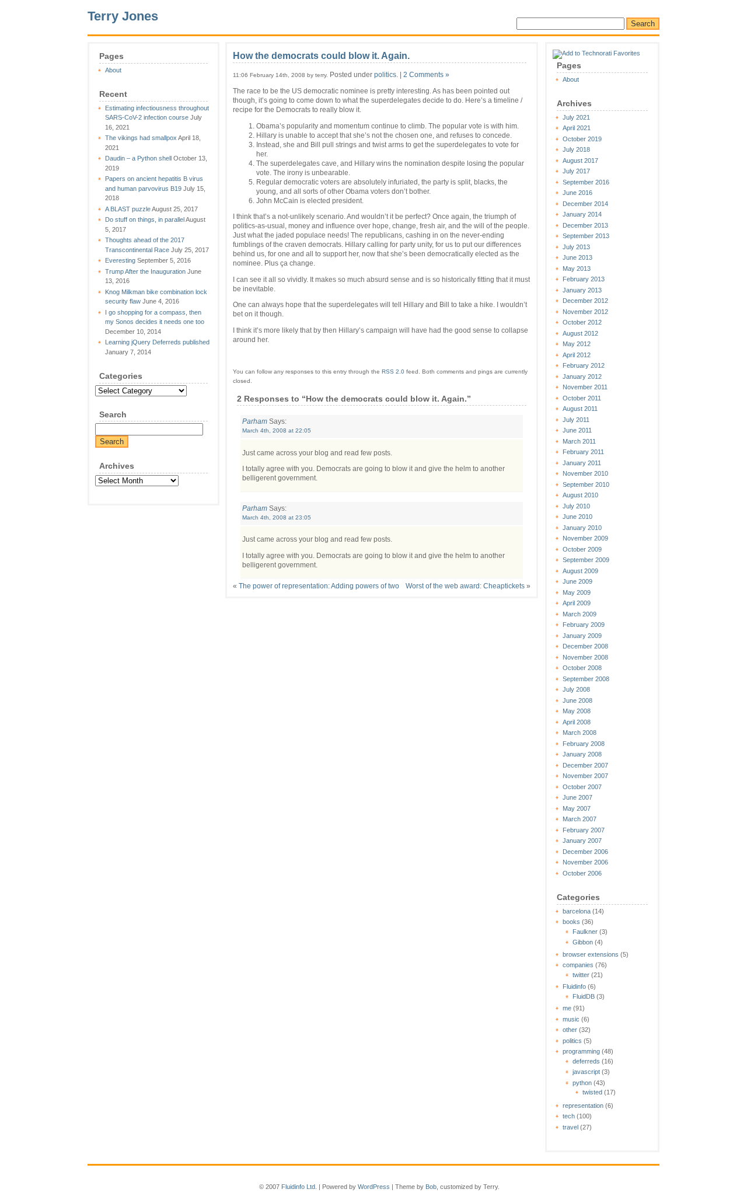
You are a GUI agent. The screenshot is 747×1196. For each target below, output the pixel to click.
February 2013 (584, 279)
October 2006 (582, 873)
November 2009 (585, 538)
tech (569, 1116)
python (582, 1082)
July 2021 (576, 117)
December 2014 (585, 203)
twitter (581, 974)
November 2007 (585, 775)
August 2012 (580, 333)
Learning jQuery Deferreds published (157, 342)
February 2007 (584, 830)
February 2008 (584, 743)
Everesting (120, 260)
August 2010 (580, 494)
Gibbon (583, 942)
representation (583, 1105)
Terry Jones (123, 16)
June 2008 (577, 700)
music (571, 1019)
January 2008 (582, 754)
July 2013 (576, 246)
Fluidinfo (574, 986)
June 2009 (577, 581)
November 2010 (585, 473)
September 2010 (586, 484)
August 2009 (580, 570)
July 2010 (576, 506)
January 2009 (582, 635)
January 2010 (582, 527)
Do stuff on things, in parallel (144, 219)
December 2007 (585, 765)
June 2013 (577, 257)
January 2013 (582, 290)
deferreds (586, 1061)
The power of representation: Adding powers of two (319, 586)
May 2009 (577, 592)
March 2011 (579, 441)
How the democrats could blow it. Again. (321, 56)
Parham (254, 421)
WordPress (374, 1186)
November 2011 (585, 386)
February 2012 (584, 365)
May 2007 (577, 808)
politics (572, 1040)
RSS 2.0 (393, 371)
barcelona (577, 911)
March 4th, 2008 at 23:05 (276, 517)
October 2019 (582, 138)
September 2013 (586, 235)
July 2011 (576, 419)
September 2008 (586, 678)
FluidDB (584, 996)
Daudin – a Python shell (138, 158)
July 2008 (576, 689)
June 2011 (577, 430)
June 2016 (577, 192)
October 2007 (582, 786)
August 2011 (580, 408)
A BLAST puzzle (128, 208)
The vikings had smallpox (141, 137)
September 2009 (586, 559)
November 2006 (585, 862)
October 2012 (582, 322)
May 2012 (577, 343)
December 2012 (585, 300)
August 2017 (580, 160)
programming (581, 1051)
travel (570, 1127)
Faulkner (585, 931)
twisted (592, 1092)
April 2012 (577, 354)
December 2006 (585, 851)
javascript (586, 1071)
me (567, 1008)
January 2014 (582, 214)
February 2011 (583, 451)
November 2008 (585, 657)
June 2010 (577, 516)
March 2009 (579, 614)
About (113, 70)
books (571, 921)
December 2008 (585, 646)
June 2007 (577, 797)
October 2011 (582, 398)
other (570, 1029)
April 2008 (577, 722)
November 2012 (585, 311)
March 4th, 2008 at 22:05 (276, 430)
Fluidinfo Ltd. (299, 1186)
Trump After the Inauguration (145, 271)
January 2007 (582, 840)
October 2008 (582, 667)
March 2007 (579, 818)
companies (578, 964)
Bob (431, 1186)
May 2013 (577, 268)
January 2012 (582, 376)
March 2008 (579, 732)
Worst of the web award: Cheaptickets (465, 586)
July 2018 (576, 149)
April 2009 (577, 602)
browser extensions (591, 954)
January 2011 (582, 462)
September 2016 (586, 182)
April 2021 (577, 127)
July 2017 (576, 171)
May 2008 (577, 710)
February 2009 (584, 624)
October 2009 (582, 549)
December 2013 (585, 225)
